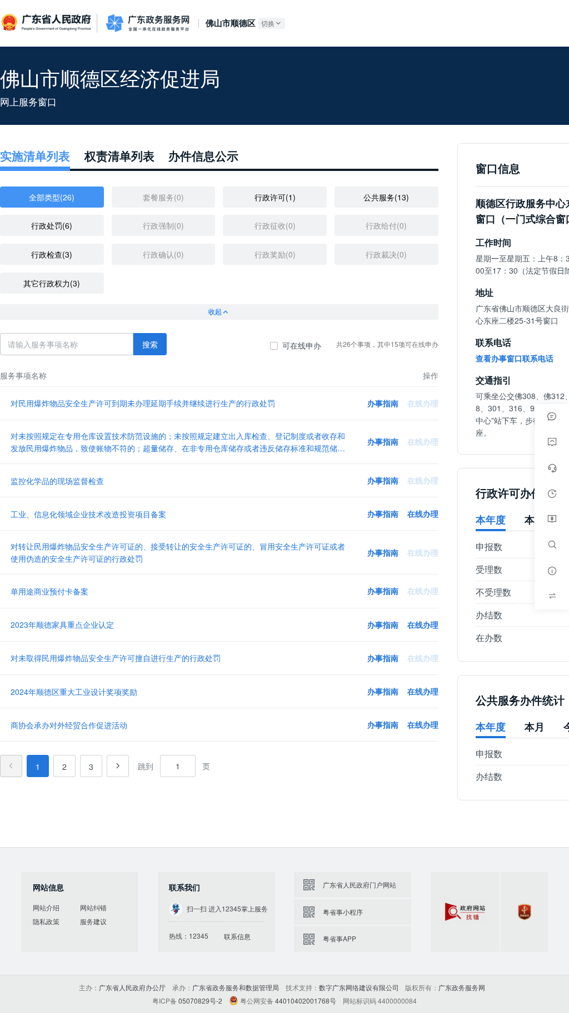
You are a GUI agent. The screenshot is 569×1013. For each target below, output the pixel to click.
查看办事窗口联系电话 (514, 358)
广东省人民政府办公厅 (132, 987)
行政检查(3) (51, 254)
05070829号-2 (200, 1000)
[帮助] (552, 570)
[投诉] (552, 442)
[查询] (552, 545)
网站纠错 (93, 907)
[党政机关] (524, 912)
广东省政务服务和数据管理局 (235, 987)
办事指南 (382, 403)
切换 (267, 23)
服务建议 (93, 921)
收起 (215, 311)
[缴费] (552, 519)
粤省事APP (339, 938)
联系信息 (237, 936)
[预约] (552, 493)
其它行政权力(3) (51, 283)
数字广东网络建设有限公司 (359, 987)
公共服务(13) (386, 197)
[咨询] (552, 417)
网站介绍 (46, 907)
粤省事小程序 (343, 911)
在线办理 (422, 513)
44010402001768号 (305, 1000)
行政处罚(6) (51, 225)
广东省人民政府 (47, 22)
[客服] (552, 468)
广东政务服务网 (147, 23)
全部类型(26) (51, 197)
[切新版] (552, 596)
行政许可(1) (275, 197)
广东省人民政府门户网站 (359, 884)
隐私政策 (46, 921)
